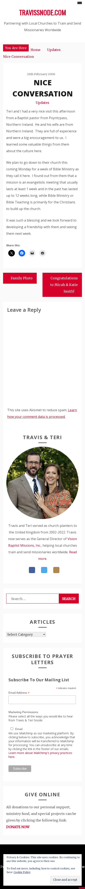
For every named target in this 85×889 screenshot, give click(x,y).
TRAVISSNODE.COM (42, 12)
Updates (42, 103)
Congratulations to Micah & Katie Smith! (64, 284)
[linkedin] (56, 570)
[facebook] (32, 570)
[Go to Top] (82, 888)
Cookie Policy (22, 872)
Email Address (19, 693)
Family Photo (22, 278)
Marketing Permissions (23, 712)
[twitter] (44, 570)
